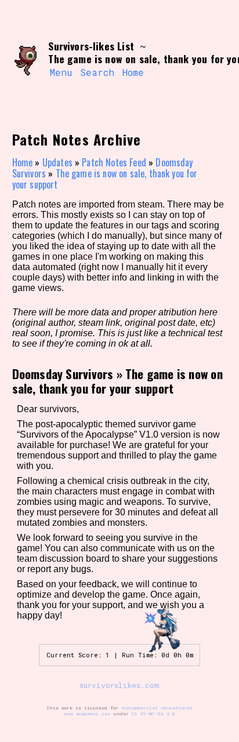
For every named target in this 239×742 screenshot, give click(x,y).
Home (133, 72)
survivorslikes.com (119, 685)
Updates (57, 162)
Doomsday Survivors (63, 374)
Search (97, 72)
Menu (61, 72)
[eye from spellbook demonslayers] (25, 59)
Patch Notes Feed (114, 162)
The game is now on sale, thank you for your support (105, 178)
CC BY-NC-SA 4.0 (153, 713)
